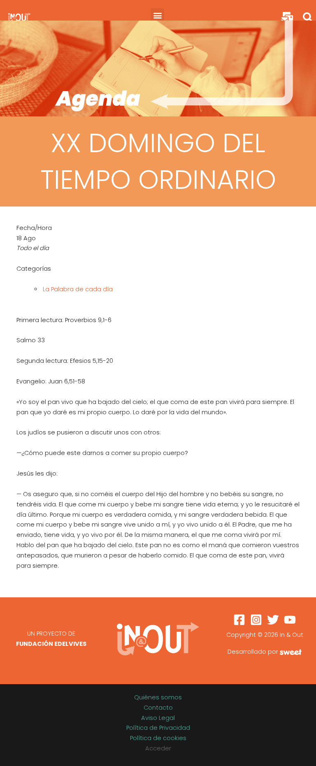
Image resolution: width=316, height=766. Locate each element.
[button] (157, 15)
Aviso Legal (158, 718)
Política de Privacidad (158, 728)
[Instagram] (256, 620)
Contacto (158, 707)
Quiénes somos (158, 697)
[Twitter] (273, 620)
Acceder (158, 748)
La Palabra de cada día (78, 289)
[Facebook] (239, 620)
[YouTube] (290, 620)
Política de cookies (158, 738)
